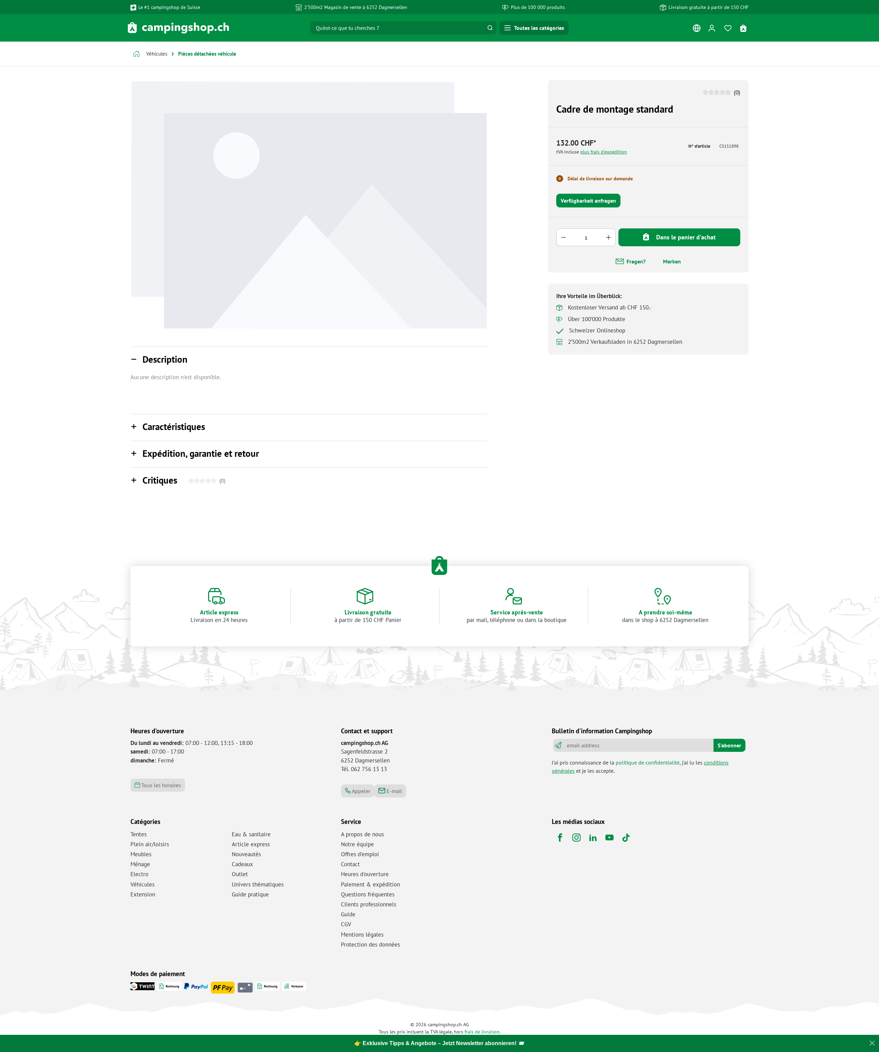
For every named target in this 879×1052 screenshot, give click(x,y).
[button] (309, 360)
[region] (309, 205)
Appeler (360, 791)
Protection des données (370, 944)
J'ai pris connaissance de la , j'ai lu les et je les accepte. (640, 766)
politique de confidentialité (648, 762)
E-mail (393, 791)
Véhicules (142, 884)
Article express (251, 844)
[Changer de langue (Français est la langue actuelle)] (696, 30)
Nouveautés (246, 854)
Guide (348, 914)
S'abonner (729, 745)
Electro (139, 874)
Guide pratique (250, 894)
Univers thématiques (258, 884)
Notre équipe (357, 844)
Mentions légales (362, 934)
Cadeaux (242, 864)
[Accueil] (136, 55)
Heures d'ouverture (365, 874)
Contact (350, 864)
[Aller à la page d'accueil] (178, 28)
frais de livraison (482, 1031)
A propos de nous (362, 834)
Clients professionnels (368, 904)
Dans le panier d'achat (685, 237)
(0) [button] (736, 92)
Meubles (140, 854)
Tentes (138, 834)
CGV (346, 924)
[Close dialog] (872, 1043)
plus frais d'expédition (603, 152)
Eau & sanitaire (251, 834)
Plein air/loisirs (149, 844)
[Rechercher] (489, 27)
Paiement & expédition (370, 884)
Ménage (140, 864)
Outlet (240, 874)
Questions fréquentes (368, 894)
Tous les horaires (160, 785)
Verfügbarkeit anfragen (588, 200)
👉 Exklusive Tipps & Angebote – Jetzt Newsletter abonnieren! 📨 (439, 1043)
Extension (142, 894)
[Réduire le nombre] (563, 237)
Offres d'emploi (360, 854)
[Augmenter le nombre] (609, 237)
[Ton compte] (711, 28)
